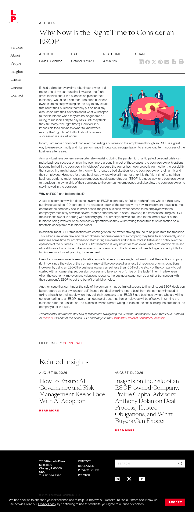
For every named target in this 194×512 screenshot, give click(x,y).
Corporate (73, 343)
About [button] (15, 55)
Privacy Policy (88, 470)
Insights (16, 71)
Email (166, 61)
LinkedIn (141, 61)
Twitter (154, 61)
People (15, 63)
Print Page (181, 61)
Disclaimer (86, 466)
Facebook (147, 61)
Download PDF (174, 61)
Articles (47, 23)
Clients (16, 79)
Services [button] (16, 47)
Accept (175, 502)
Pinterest (160, 61)
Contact (16, 95)
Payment (84, 474)
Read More (49, 410)
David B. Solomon (50, 61)
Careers (16, 87)
